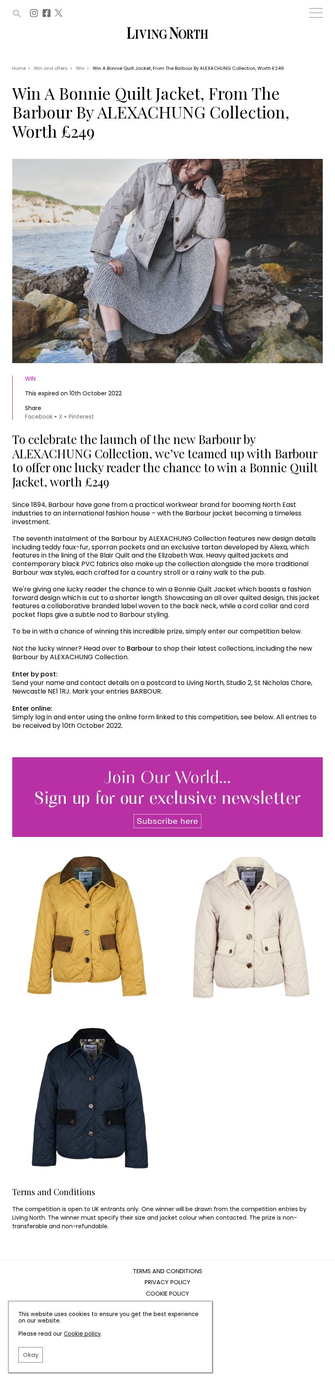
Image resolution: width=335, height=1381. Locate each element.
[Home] (167, 33)
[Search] (16, 13)
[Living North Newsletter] (167, 798)
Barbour (140, 648)
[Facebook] (47, 15)
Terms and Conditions (167, 1271)
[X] (60, 15)
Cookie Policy (167, 1294)
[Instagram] (34, 15)
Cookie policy (82, 1334)
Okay (30, 1355)
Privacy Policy (167, 1282)
